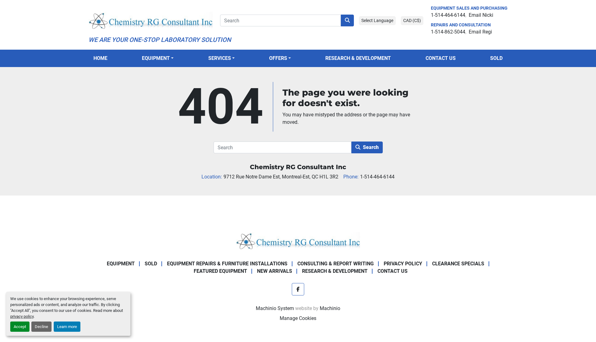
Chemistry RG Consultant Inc (298, 167)
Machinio (330, 308)
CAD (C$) (412, 20)
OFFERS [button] (278, 58)
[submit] (347, 20)
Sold (496, 58)
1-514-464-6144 (448, 15)
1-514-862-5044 (448, 32)
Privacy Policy (403, 264)
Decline (41, 326)
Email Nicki (481, 15)
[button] (157, 58)
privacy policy (22, 316)
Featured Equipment (220, 271)
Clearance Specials (458, 264)
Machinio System (275, 308)
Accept (20, 326)
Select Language (377, 20)
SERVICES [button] (219, 58)
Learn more (67, 326)
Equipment (156, 58)
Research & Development (358, 58)
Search (371, 147)
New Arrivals (274, 271)
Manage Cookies (298, 318)
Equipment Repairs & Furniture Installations (227, 264)
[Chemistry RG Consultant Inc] (298, 240)
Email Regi (480, 32)
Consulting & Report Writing (335, 264)
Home (100, 58)
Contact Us (441, 58)
